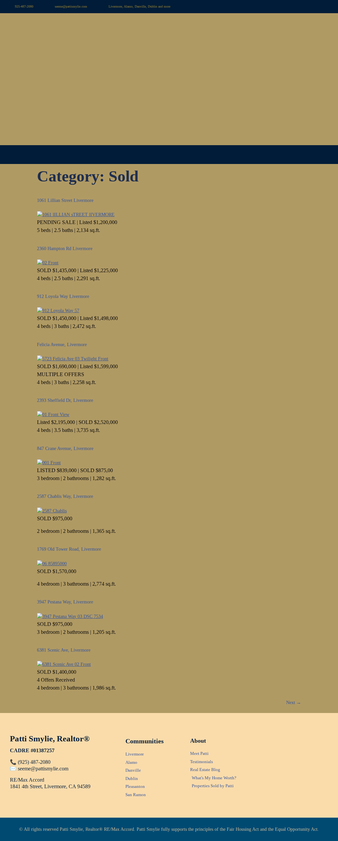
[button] (169, 154)
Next (293, 702)
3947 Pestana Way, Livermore (65, 601)
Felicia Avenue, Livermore (62, 344)
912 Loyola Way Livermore (63, 296)
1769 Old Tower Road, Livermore (69, 549)
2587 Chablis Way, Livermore (65, 496)
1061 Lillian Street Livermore (65, 200)
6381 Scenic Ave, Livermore (63, 650)
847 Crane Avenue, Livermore (65, 448)
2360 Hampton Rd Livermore (64, 248)
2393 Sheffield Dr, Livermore (65, 400)
